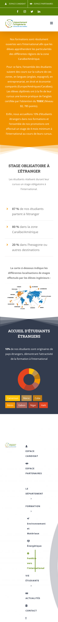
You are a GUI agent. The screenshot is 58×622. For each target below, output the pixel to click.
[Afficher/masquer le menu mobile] (51, 23)
